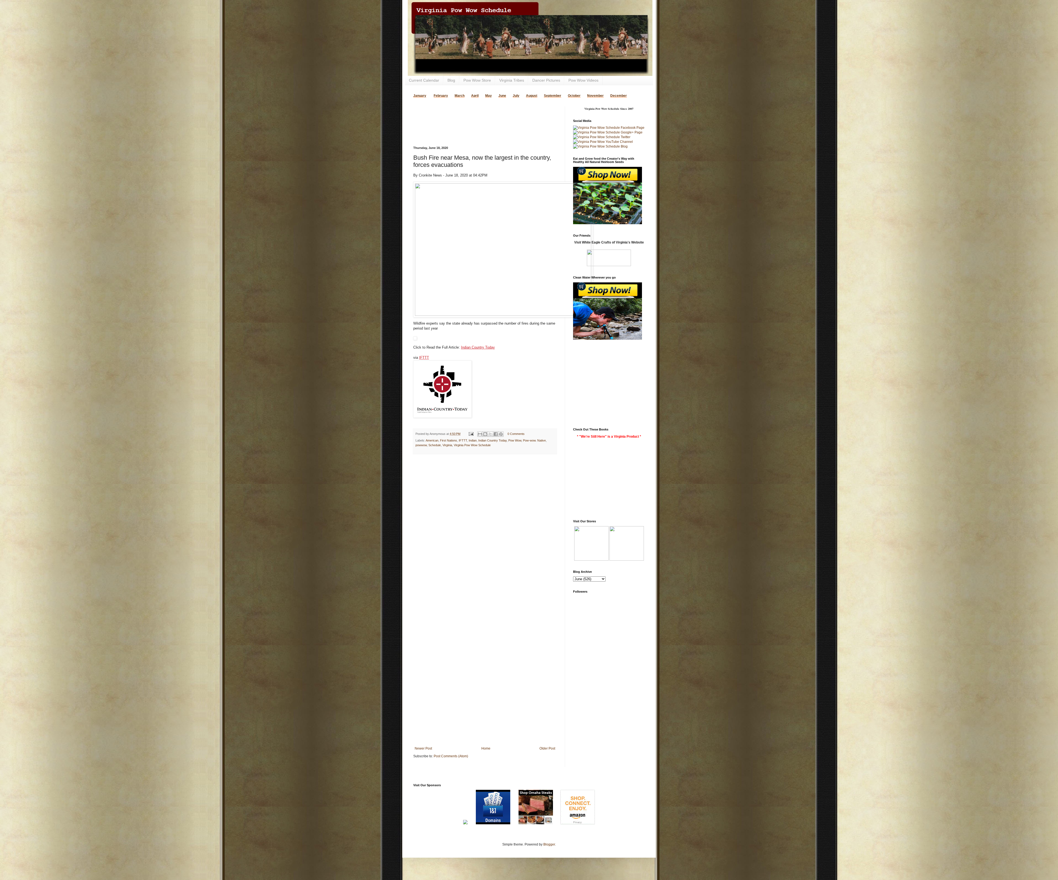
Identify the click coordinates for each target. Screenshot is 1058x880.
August (531, 96)
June (502, 96)
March (460, 96)
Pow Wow (514, 440)
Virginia (447, 445)
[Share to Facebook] (495, 434)
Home (485, 748)
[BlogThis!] (485, 434)
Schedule (434, 445)
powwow (421, 445)
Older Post (547, 748)
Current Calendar (424, 80)
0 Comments (516, 433)
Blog (451, 80)
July (516, 96)
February (441, 96)
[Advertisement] (477, 114)
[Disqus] (485, 530)
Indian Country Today (478, 347)
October (574, 96)
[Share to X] (490, 434)
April (475, 96)
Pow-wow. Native (534, 440)
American (432, 440)
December (618, 96)
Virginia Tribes (511, 80)
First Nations (448, 440)
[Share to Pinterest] (501, 434)
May (488, 96)
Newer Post (423, 748)
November (595, 96)
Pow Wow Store (477, 80)
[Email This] (480, 434)
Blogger (549, 844)
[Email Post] (470, 433)
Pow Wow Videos (583, 80)
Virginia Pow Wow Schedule (472, 445)
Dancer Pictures (546, 80)
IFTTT (424, 357)
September (552, 96)
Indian (473, 440)
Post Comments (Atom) (451, 756)
